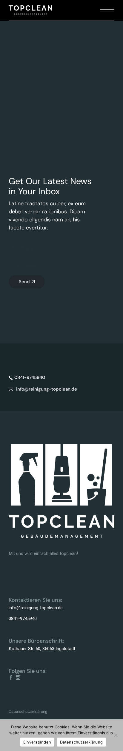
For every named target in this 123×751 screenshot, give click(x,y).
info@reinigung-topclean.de (36, 607)
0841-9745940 (23, 618)
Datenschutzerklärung (28, 711)
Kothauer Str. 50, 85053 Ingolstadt (42, 648)
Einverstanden (37, 742)
